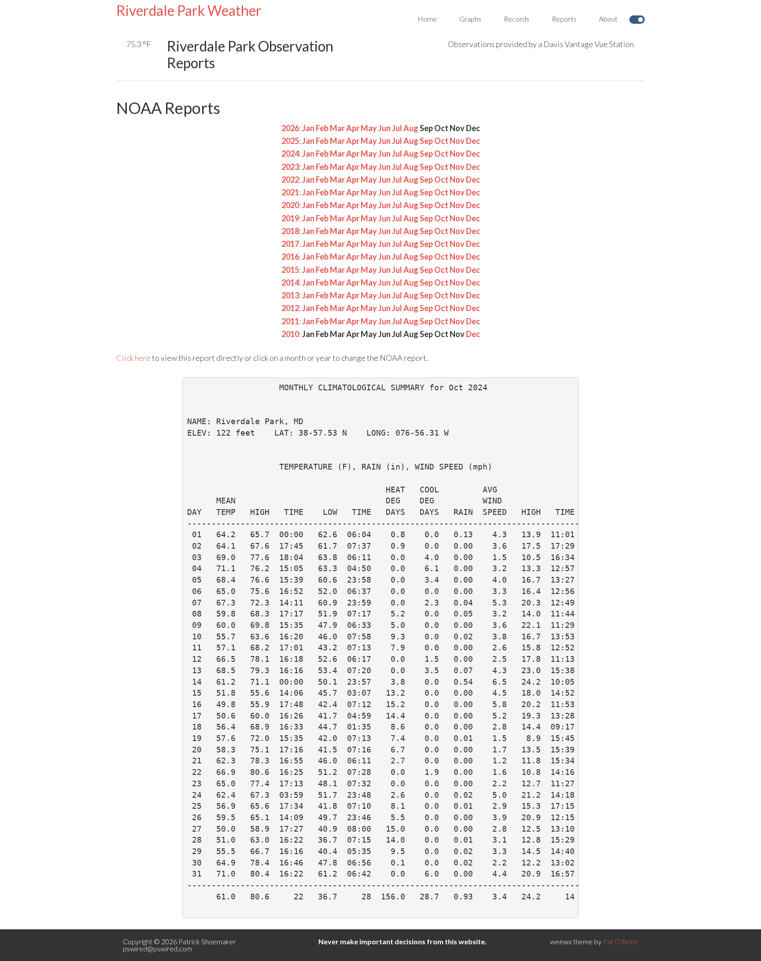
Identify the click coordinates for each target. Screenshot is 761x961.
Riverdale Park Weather (189, 10)
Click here (133, 358)
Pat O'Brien (620, 941)
